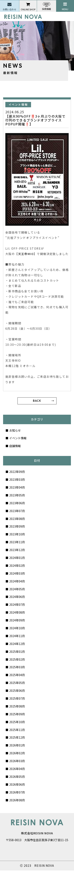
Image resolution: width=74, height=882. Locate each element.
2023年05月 (17, 495)
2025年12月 (17, 737)
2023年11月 (17, 542)
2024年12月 (17, 644)
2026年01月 (17, 745)
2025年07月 (17, 698)
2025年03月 (17, 667)
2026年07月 (17, 792)
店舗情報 (15, 446)
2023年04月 (17, 487)
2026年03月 (17, 761)
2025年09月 (17, 714)
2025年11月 (17, 730)
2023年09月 (17, 526)
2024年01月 (17, 558)
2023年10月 (17, 534)
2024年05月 (17, 589)
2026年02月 (17, 753)
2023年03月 (17, 479)
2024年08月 (17, 612)
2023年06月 (17, 503)
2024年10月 (17, 628)
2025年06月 (17, 690)
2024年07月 (17, 604)
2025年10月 (17, 722)
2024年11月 (17, 636)
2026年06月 (17, 784)
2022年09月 (17, 472)
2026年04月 (17, 769)
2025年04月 (17, 675)
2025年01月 (17, 651)
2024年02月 (17, 565)
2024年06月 (17, 597)
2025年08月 (17, 706)
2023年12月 (17, 550)
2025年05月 (17, 683)
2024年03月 (17, 573)
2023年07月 (17, 511)
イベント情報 (18, 438)
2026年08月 (17, 800)
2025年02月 (17, 659)
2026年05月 (17, 777)
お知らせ (15, 430)
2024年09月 (17, 620)
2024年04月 (17, 581)
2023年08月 (17, 519)
